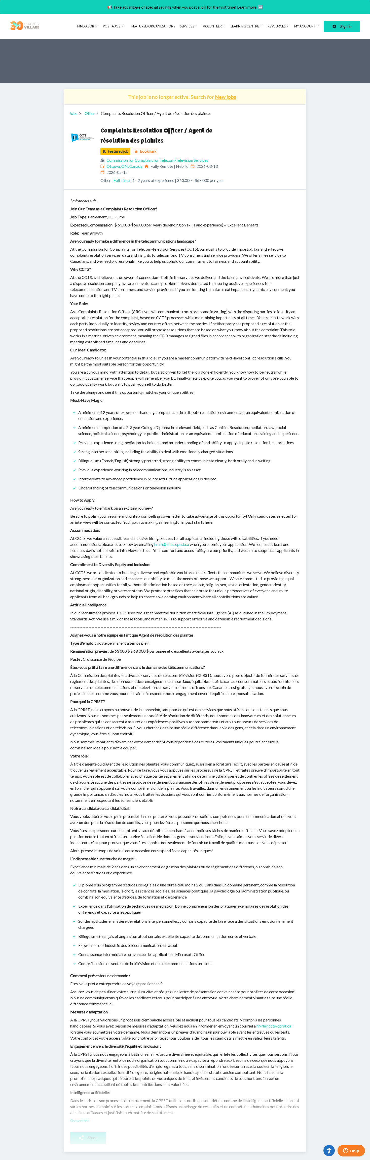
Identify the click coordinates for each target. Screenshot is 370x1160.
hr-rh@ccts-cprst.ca (171, 544)
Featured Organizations (153, 26)
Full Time (122, 180)
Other (90, 113)
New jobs (225, 97)
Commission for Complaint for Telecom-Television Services (157, 160)
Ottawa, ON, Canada (124, 166)
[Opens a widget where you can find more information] (351, 1151)
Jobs (73, 113)
